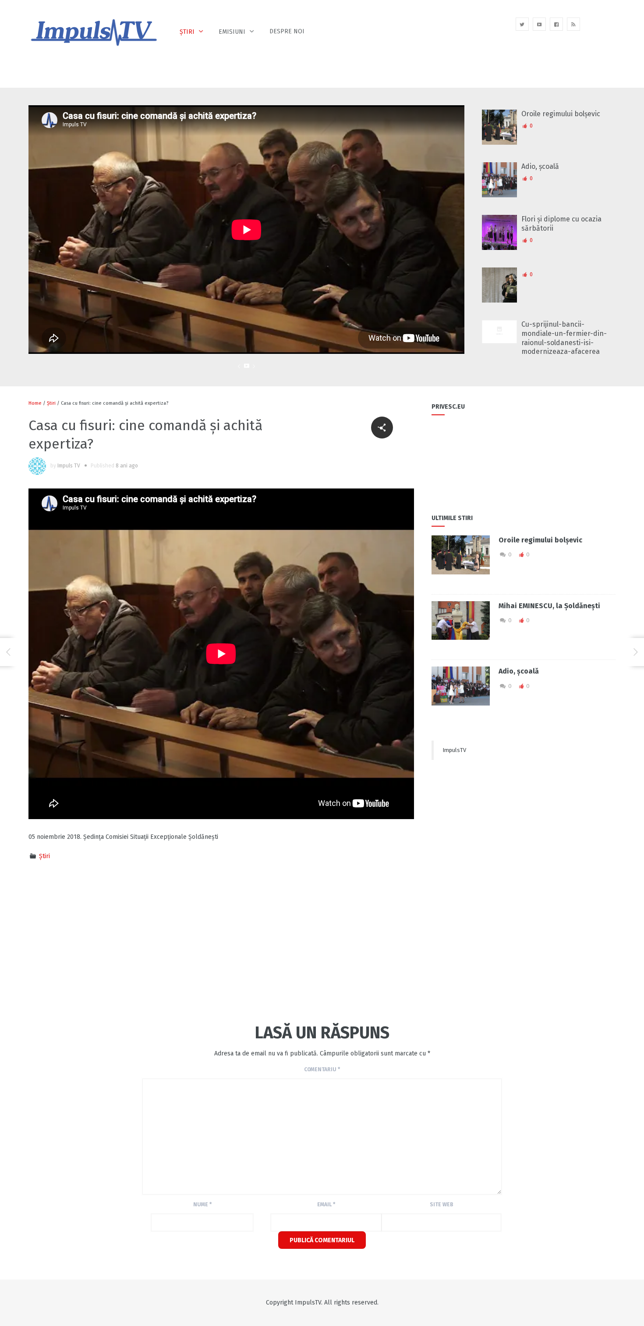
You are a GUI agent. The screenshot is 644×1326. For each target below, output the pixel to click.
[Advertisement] (188, 940)
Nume (202, 1204)
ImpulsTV (454, 750)
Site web (441, 1204)
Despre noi (286, 31)
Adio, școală (540, 166)
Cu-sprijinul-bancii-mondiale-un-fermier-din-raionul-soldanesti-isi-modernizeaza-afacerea (564, 338)
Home (35, 403)
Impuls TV (68, 466)
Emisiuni (232, 32)
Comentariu (322, 1069)
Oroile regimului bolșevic (560, 114)
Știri (187, 32)
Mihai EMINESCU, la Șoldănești (549, 606)
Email (326, 1204)
